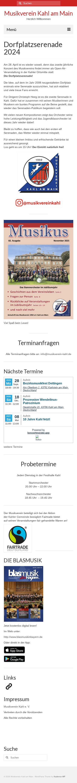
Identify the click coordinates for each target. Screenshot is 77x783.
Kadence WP (59, 777)
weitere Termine (13, 446)
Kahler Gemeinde (18, 516)
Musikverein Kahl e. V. (17, 706)
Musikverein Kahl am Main (38, 13)
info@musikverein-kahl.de (56, 354)
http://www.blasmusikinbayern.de (23, 636)
